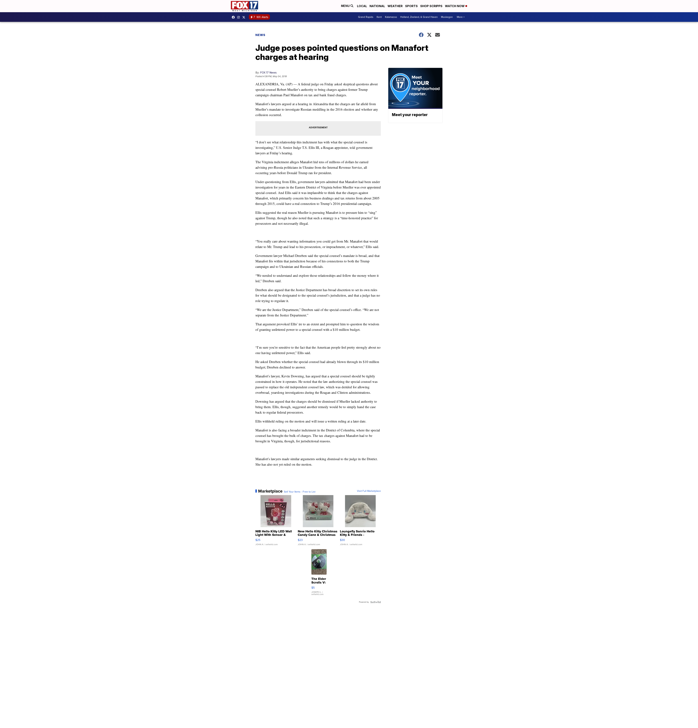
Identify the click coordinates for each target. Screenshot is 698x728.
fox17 (244, 17)
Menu (345, 5)
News (260, 35)
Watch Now (455, 6)
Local (362, 6)
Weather (395, 6)
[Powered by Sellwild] (375, 602)
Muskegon (447, 17)
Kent (379, 17)
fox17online (234, 17)
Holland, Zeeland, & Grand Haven (419, 17)
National (377, 6)
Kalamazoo (391, 17)
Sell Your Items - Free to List (299, 492)
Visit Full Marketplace (369, 491)
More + (461, 17)
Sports (411, 6)
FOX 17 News (268, 72)
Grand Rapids (365, 17)
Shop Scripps (431, 6)
